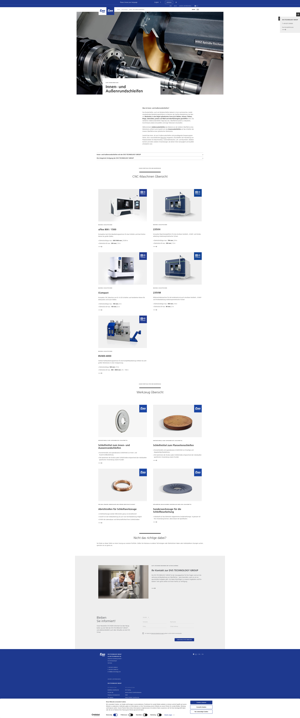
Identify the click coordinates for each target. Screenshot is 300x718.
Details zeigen (168, 715)
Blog (175, 5)
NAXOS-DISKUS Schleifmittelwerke (133, 692)
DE (196, 654)
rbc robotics (110, 697)
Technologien (125, 9)
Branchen (163, 137)
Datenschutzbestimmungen (157, 633)
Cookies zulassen (201, 702)
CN (202, 654)
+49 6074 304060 (288, 23)
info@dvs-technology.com (115, 671)
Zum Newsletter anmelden (184, 639)
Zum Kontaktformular (288, 27)
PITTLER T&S (110, 692)
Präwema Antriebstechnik (114, 695)
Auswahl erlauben (201, 707)
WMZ (126, 695)
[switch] (131, 715)
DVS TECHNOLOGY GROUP (114, 683)
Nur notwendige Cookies (201, 711)
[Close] (176, 2)
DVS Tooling (128, 690)
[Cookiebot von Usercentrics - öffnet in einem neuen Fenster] (96, 715)
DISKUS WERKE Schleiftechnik (132, 697)
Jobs (170, 5)
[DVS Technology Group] (102, 11)
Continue (169, 2)
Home (118, 9)
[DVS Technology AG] (110, 11)
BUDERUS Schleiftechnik (113, 690)
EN (199, 654)
